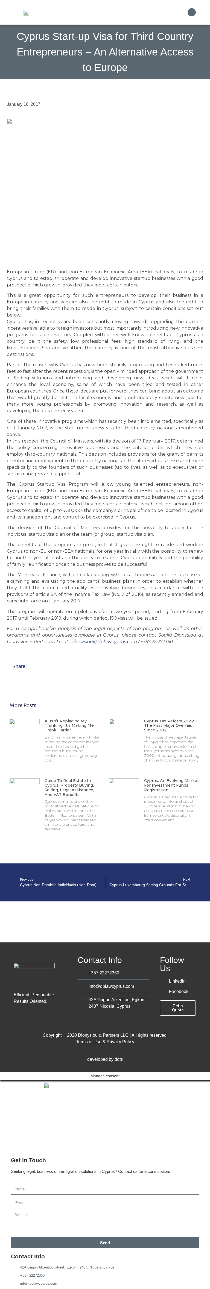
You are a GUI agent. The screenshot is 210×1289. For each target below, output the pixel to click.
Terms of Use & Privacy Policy (105, 1041)
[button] (180, 12)
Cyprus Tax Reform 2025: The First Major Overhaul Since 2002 (169, 726)
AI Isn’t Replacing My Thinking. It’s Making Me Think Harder (69, 726)
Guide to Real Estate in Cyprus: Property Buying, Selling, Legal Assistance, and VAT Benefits (69, 787)
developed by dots (105, 1059)
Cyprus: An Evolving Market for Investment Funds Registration (171, 785)
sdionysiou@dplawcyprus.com (103, 641)
